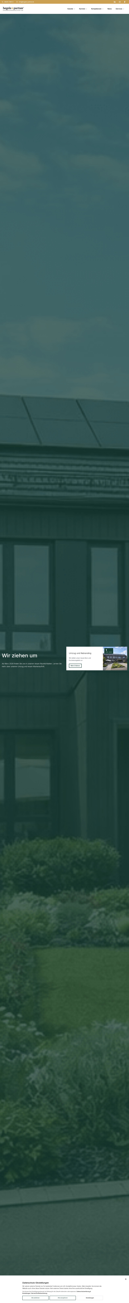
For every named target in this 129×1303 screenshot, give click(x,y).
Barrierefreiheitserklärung (39, 1293)
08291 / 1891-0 (8, 2)
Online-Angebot (41, 673)
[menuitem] (71, 9)
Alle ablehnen (35, 1298)
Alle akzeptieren (63, 1298)
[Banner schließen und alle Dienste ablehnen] (126, 1279)
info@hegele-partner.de (26, 2)
